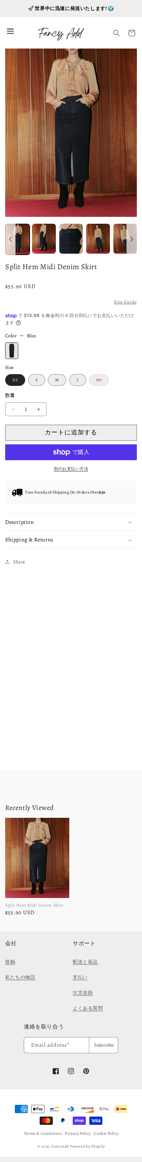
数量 (10, 395)
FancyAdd (60, 1146)
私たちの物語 (20, 977)
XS (15, 380)
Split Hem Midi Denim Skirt (34, 905)
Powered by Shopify (87, 1146)
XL (101, 381)
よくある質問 (88, 1008)
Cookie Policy (105, 1133)
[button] (116, 33)
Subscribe (104, 1045)
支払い (80, 977)
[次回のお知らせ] (131, 239)
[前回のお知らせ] (10, 239)
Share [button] (19, 562)
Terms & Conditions (43, 1133)
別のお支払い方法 (71, 469)
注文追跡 (83, 993)
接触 (10, 962)
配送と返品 (85, 962)
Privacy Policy (77, 1133)
